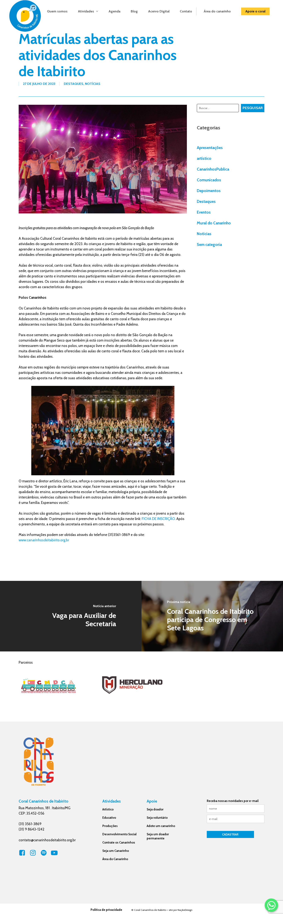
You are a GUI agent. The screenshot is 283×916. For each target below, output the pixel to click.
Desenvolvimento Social (119, 834)
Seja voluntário (157, 818)
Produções (110, 826)
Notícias (92, 84)
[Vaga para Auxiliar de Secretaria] (71, 616)
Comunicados (209, 180)
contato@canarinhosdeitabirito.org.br (47, 840)
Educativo (109, 818)
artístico (204, 158)
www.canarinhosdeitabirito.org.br (44, 540)
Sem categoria (209, 244)
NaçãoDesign (185, 909)
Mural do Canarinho (214, 223)
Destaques (73, 84)
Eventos (204, 212)
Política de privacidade (106, 910)
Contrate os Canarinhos (118, 842)
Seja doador (155, 809)
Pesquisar (253, 108)
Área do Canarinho (115, 859)
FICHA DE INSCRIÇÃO (158, 519)
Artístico (108, 809)
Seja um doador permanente (158, 836)
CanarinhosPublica (213, 169)
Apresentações (210, 147)
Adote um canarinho (161, 826)
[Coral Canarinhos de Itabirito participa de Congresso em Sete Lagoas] (212, 616)
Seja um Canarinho (115, 851)
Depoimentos (209, 190)
